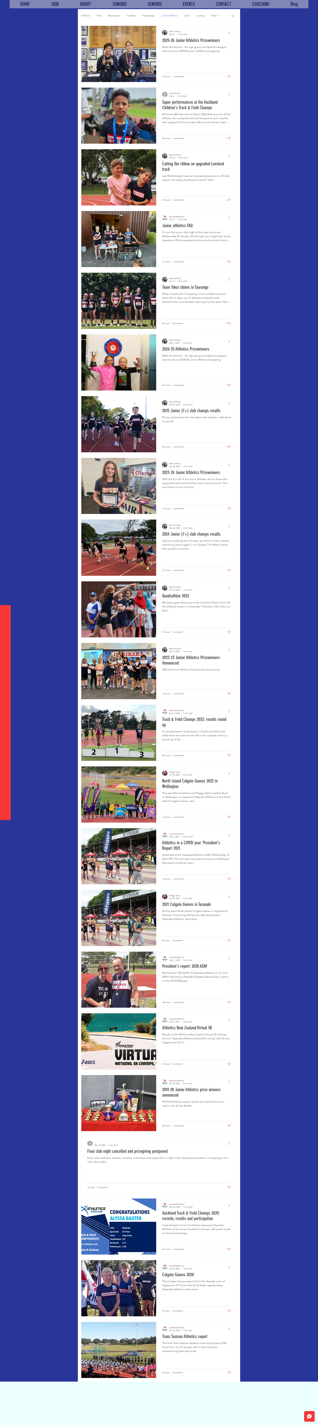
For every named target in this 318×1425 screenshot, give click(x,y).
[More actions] (230, 33)
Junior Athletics (169, 15)
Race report (114, 15)
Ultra (99, 15)
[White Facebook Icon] (5, 1400)
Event (187, 15)
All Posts (85, 15)
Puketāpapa (148, 15)
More (214, 15)
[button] (232, 16)
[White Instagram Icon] (5, 1413)
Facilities (131, 15)
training (201, 15)
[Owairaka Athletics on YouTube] (5, 1406)
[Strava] (5, 1420)
